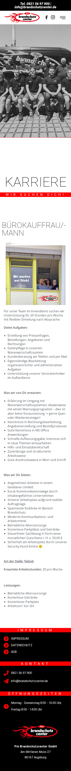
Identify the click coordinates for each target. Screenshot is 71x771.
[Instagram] (53, 17)
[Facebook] (46, 17)
